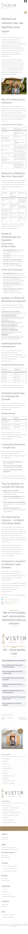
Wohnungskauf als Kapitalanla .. (22, 718)
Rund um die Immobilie (9, 780)
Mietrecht (5, 773)
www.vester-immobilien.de (10, 599)
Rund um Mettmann (8, 917)
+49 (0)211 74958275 (10, 847)
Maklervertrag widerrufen (9, 896)
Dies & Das (5, 761)
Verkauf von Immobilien (9, 868)
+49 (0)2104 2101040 (9, 603)
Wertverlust (7, 350)
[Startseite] (12, 5)
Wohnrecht (18, 62)
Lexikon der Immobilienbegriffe (11, 807)
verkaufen (4, 575)
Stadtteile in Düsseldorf (9, 783)
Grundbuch (4, 121)
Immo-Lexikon (6, 766)
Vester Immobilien (6, 583)
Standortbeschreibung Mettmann (11, 812)
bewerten (19, 573)
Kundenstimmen (7, 894)
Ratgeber (10, 714)
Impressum (6, 817)
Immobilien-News (7, 768)
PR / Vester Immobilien (8, 775)
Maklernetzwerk (7, 805)
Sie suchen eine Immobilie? (10, 822)
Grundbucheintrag (8, 265)
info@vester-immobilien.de (10, 601)
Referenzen (5, 891)
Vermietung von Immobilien (10, 871)
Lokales (5, 771)
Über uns (5, 889)
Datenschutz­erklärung (8, 820)
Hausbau (5, 763)
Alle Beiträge (6, 758)
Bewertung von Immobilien (10, 866)
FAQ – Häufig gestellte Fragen (10, 815)
